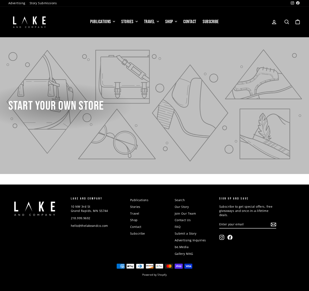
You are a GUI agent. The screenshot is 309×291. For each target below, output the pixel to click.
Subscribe (211, 22)
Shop (169, 22)
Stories (127, 22)
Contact (189, 22)
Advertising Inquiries (190, 240)
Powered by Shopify (154, 274)
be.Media (182, 247)
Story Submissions (43, 3)
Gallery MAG (184, 254)
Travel (150, 22)
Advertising (16, 3)
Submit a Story (186, 233)
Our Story (182, 207)
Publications (101, 22)
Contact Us (183, 220)
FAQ (178, 227)
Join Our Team (185, 213)
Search (180, 200)
